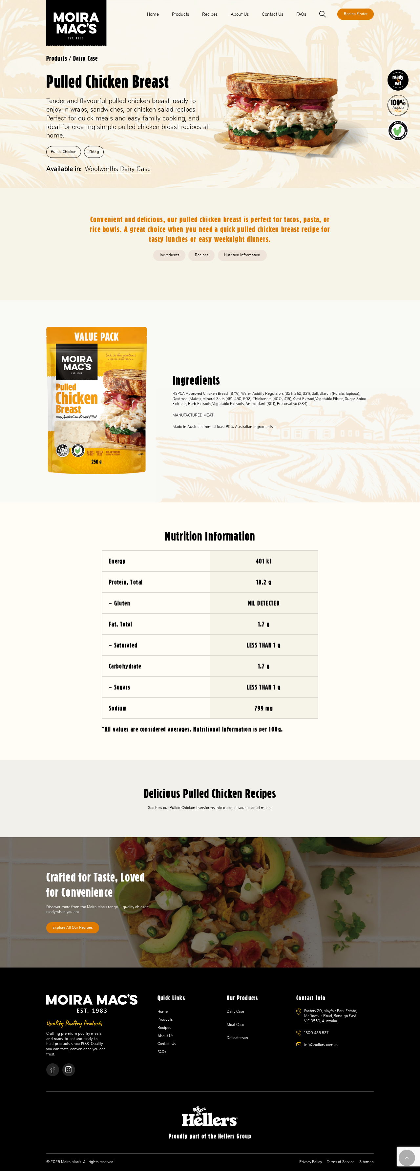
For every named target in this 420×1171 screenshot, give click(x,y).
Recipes (164, 1027)
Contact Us (167, 1043)
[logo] (76, 23)
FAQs (162, 1051)
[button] (193, 14)
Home (163, 1011)
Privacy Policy (310, 1161)
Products (56, 58)
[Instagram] (68, 1069)
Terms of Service (340, 1161)
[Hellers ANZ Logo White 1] (210, 1116)
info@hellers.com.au (321, 1044)
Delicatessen (237, 1037)
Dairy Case (85, 58)
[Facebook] (52, 1069)
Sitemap (366, 1161)
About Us (165, 1035)
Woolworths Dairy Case (118, 168)
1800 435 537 (316, 1032)
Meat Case (235, 1024)
